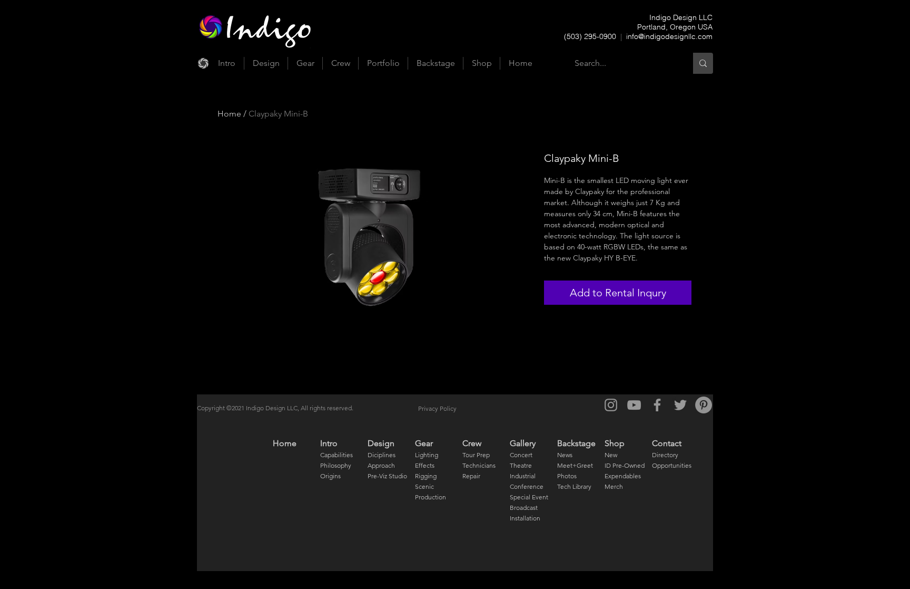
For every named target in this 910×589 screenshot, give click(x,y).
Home (229, 114)
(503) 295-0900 (591, 36)
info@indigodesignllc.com (669, 36)
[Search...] (703, 63)
